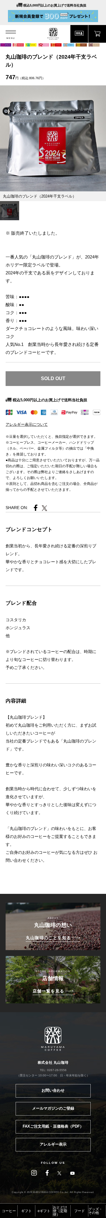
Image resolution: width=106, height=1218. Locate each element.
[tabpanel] (53, 138)
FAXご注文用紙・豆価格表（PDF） (53, 1126)
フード (79, 1211)
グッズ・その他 (95, 1211)
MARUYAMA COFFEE (53, 34)
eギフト (44, 1211)
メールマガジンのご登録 (53, 1108)
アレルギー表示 (53, 1144)
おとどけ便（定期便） (60, 1211)
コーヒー (9, 1211)
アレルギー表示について (27, 424)
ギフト (26, 1211)
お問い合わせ (53, 1090)
